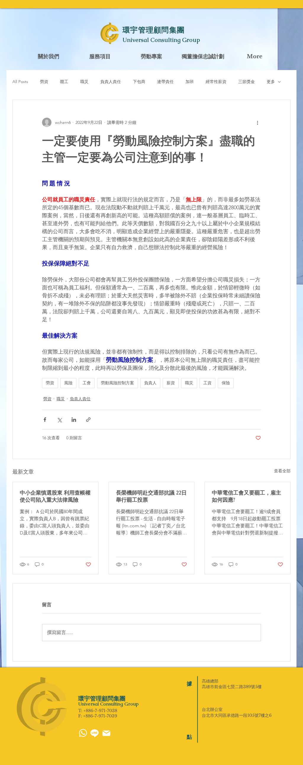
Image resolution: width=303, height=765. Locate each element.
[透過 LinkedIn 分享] (74, 419)
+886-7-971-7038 (100, 710)
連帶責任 (165, 81)
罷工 (64, 81)
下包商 (139, 81)
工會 (87, 382)
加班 (190, 81)
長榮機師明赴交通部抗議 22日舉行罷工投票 (151, 496)
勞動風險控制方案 (117, 382)
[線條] (94, 733)
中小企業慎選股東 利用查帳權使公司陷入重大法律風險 (55, 496)
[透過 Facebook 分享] (45, 419)
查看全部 (282, 471)
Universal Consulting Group (161, 40)
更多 (271, 81)
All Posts (20, 81)
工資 (207, 382)
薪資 (171, 382)
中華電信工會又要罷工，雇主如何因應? (246, 496)
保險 (226, 382)
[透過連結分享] (88, 419)
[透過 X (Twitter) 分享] (59, 419)
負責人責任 (110, 81)
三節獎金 (246, 81)
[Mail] (106, 733)
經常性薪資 (216, 81)
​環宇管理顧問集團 (154, 30)
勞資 (44, 81)
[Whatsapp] (83, 733)
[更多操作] (257, 122)
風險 (68, 382)
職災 (84, 81)
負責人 (150, 382)
